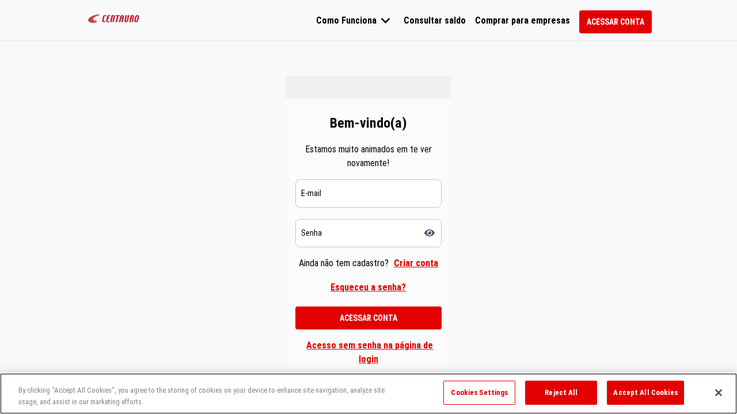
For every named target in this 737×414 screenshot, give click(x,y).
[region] (368, 393)
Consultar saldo (435, 20)
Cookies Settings (479, 392)
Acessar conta (615, 21)
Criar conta (416, 263)
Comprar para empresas (522, 20)
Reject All (561, 392)
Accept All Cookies (645, 392)
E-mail (311, 193)
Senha (311, 232)
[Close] (718, 392)
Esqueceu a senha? (368, 287)
